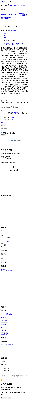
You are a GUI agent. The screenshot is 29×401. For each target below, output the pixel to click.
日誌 (12, 119)
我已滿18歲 (4, 397)
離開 (9, 397)
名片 (5, 37)
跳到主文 (3, 22)
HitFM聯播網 (4, 334)
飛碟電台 (3, 330)
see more (10, 270)
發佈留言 (3, 135)
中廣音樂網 (4, 320)
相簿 (5, 33)
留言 (17, 113)
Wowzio (3, 269)
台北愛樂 (3, 327)
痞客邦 (14, 113)
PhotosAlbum (4, 104)
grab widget (4, 270)
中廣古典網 (4, 317)
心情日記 (13, 117)
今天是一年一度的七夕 (13, 44)
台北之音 (3, 324)
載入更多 (3, 125)
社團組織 (13, 30)
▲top (2, 122)
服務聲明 (17, 377)
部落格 (6, 35)
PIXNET (7, 375)
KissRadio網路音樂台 (6, 314)
